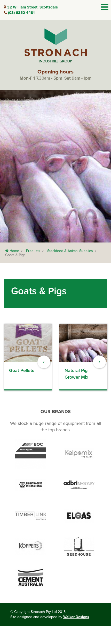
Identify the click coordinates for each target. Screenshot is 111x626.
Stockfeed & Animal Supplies (70, 251)
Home (14, 251)
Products (33, 251)
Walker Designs (76, 617)
